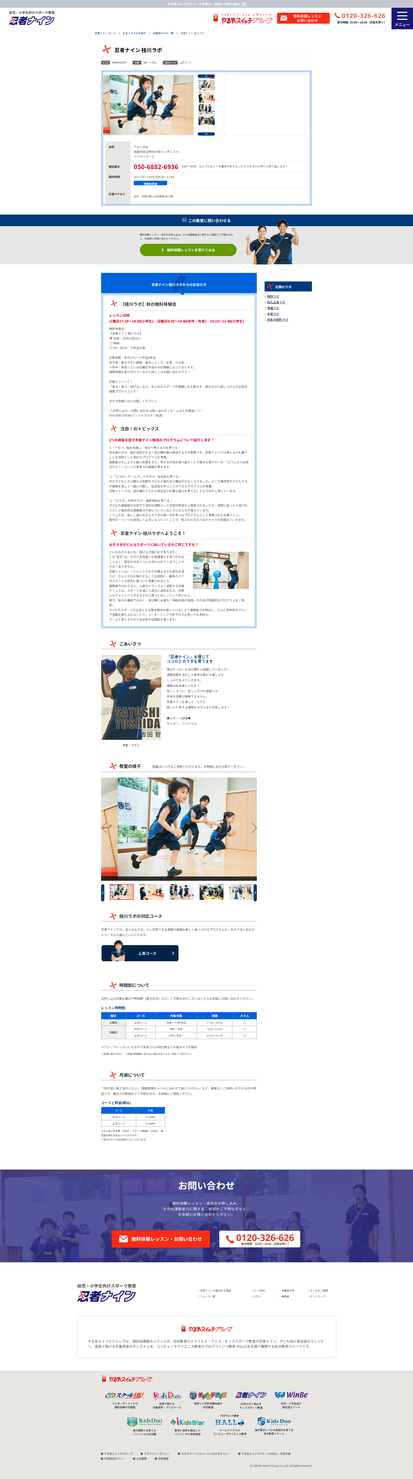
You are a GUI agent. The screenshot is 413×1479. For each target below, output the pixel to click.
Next (206, 134)
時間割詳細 (150, 183)
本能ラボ (273, 314)
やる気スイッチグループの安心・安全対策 (266, 1453)
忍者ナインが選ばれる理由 (215, 1290)
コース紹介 (259, 1290)
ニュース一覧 (207, 1296)
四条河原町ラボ (277, 319)
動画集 (285, 1296)
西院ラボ (273, 296)
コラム (257, 1296)
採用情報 (163, 1458)
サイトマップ (317, 1296)
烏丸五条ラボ (276, 302)
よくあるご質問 (319, 1290)
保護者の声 (288, 1290)
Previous (206, 76)
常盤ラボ (273, 308)
